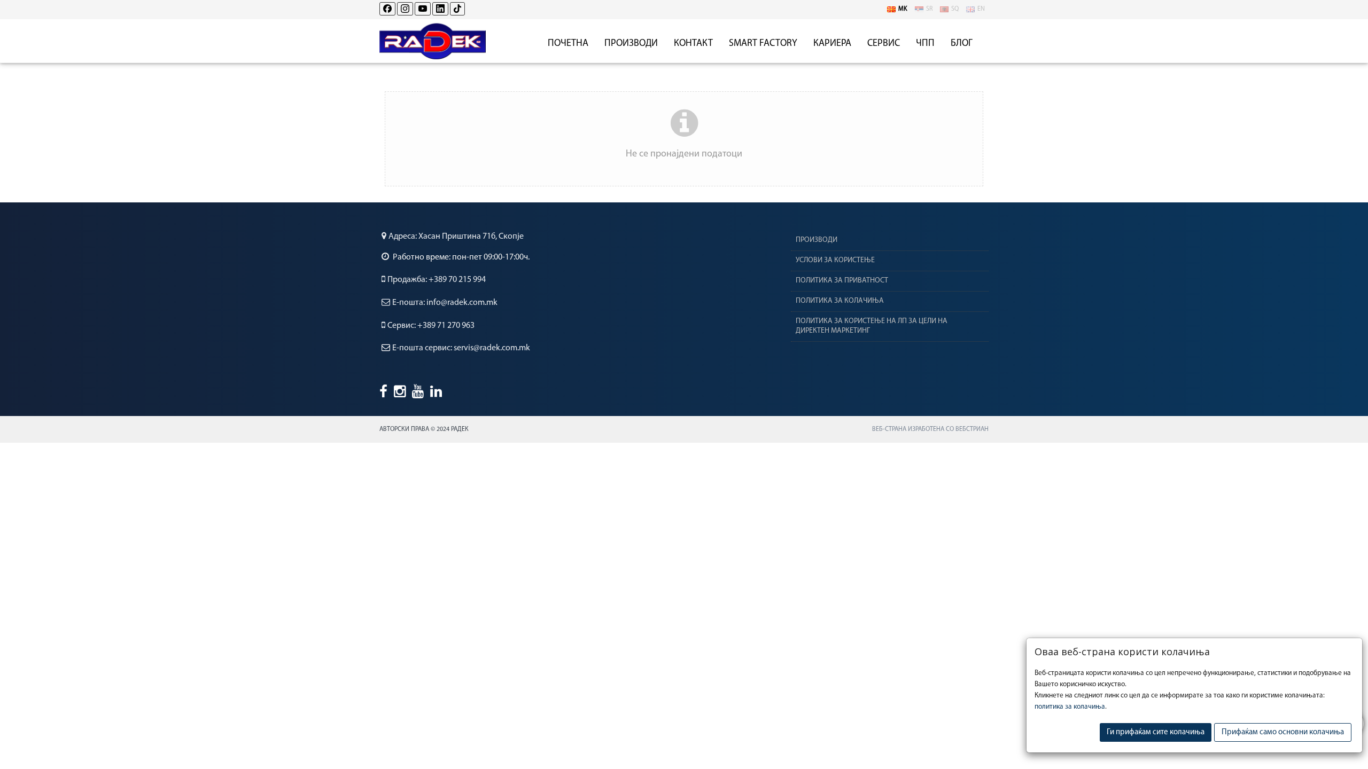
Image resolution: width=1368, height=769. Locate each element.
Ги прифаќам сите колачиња (1155, 732)
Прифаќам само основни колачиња (1283, 732)
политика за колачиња (1070, 706)
